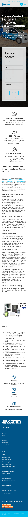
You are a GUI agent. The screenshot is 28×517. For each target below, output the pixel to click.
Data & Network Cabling (8, 471)
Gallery (3, 435)
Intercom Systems (6, 464)
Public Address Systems (8, 469)
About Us (4, 433)
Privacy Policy (5, 442)
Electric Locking (6, 457)
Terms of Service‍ (6, 445)
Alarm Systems (6, 473)
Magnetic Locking (6, 459)
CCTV (3, 454)
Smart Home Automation (8, 483)
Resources (4, 440)
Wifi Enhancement (6, 485)
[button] (25, 4)
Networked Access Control (8, 466)
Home (3, 430)
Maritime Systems (6, 478)
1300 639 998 (7, 494)
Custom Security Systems (8, 480)
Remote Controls (6, 476)
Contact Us (4, 438)
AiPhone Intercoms (12, 179)
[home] (11, 4)
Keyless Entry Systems (8, 462)
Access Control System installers (16, 181)
